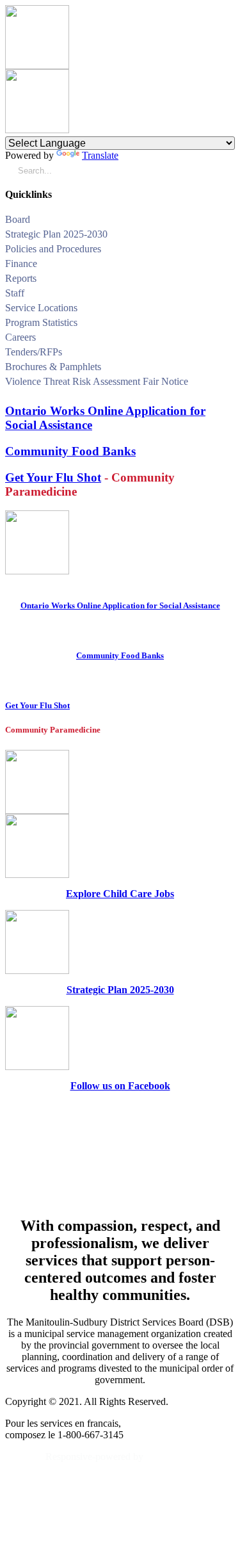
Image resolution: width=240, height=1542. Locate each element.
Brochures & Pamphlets (53, 366)
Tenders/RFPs (33, 351)
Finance (21, 263)
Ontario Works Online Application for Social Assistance (120, 605)
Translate (100, 155)
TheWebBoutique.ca (190, 1456)
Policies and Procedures (53, 248)
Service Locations (41, 307)
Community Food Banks (70, 451)
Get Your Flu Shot (53, 477)
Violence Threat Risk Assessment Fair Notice (96, 381)
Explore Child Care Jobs (120, 893)
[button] (230, 221)
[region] (120, 1153)
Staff (14, 293)
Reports (20, 278)
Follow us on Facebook (120, 1085)
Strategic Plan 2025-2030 (56, 234)
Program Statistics (41, 322)
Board (17, 219)
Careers (20, 337)
